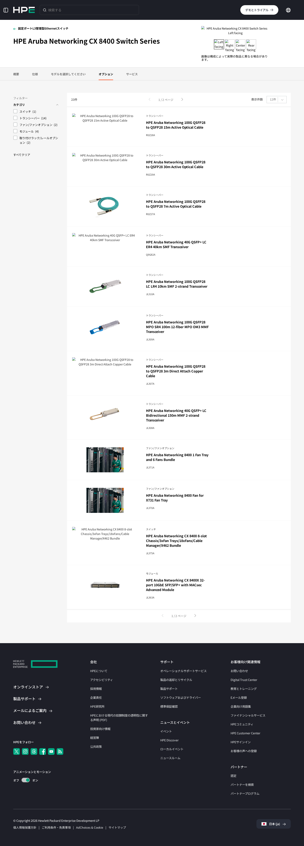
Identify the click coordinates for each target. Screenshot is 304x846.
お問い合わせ (239, 671)
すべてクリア (21, 155)
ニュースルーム (170, 758)
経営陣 (94, 737)
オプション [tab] (106, 74)
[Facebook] (42, 751)
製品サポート (169, 688)
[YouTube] (51, 751)
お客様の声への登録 (244, 751)
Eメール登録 (239, 697)
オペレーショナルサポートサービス (183, 671)
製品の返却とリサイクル (176, 679)
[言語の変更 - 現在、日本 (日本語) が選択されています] (288, 9)
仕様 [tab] (35, 74)
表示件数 (257, 99)
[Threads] (34, 751)
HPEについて (98, 671)
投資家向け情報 (100, 728)
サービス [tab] (132, 74)
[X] (16, 751)
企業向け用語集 (241, 706)
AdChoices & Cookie (89, 827)
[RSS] (60, 751)
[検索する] (44, 9)
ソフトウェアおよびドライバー (180, 697)
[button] (6, 10)
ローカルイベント (171, 749)
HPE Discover (169, 740)
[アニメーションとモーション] (26, 780)
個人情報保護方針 (24, 827)
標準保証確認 (169, 706)
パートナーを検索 (242, 784)
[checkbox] (36, 112)
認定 (233, 775)
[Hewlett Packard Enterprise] (24, 10)
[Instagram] (25, 751)
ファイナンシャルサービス (248, 715)
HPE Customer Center (245, 733)
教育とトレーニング (244, 688)
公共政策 (96, 746)
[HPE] (35, 664)
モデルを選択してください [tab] (68, 74)
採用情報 (96, 688)
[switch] (23, 780)
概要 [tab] (16, 74)
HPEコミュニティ (242, 724)
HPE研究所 (97, 706)
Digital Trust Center (244, 679)
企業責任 (96, 697)
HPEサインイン (241, 742)
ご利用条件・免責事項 (56, 827)
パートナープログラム (245, 793)
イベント (166, 731)
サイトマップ (117, 827)
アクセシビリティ (101, 679)
